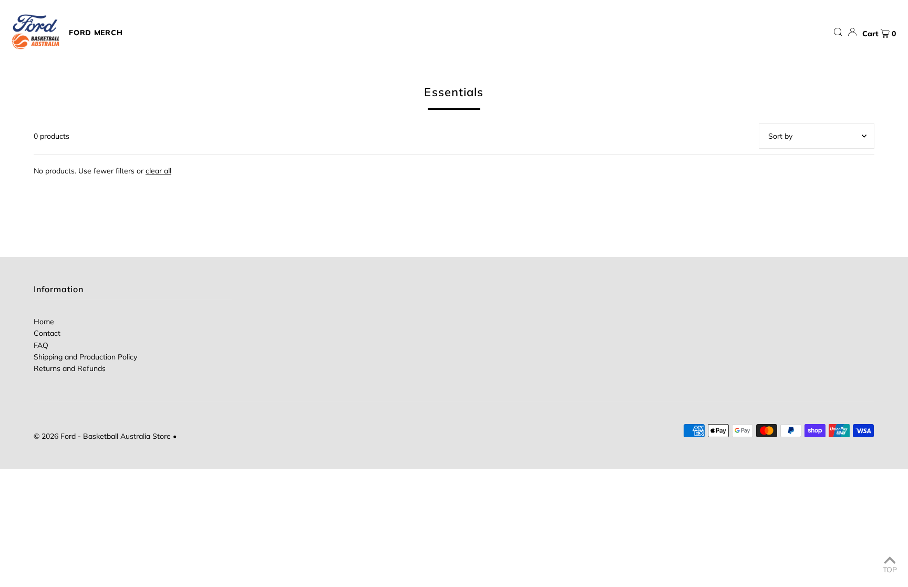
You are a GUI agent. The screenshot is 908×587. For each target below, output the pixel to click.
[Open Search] (838, 32)
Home (44, 321)
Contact (47, 333)
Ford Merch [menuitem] (95, 32)
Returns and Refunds (70, 368)
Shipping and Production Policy (85, 357)
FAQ (41, 345)
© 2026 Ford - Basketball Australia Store (102, 436)
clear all (158, 171)
